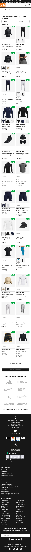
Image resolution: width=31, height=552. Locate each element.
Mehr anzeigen (15, 370)
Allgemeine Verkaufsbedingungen (10, 486)
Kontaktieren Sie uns (15, 422)
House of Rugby (5, 515)
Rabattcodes (4, 477)
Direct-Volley (4, 504)
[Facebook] (10, 549)
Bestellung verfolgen (6, 473)
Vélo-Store (19, 520)
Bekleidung (16, 13)
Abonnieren (15, 539)
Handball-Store (5, 513)
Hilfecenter (4, 471)
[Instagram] (13, 549)
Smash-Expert (20, 506)
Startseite (4, 13)
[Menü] (2, 9)
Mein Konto (4, 470)
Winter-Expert (19, 522)
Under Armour (6, 44)
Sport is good (19, 511)
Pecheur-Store (20, 501)
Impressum (4, 489)
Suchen (9, 9)
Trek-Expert (19, 515)
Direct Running (5, 502)
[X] (21, 549)
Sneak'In (18, 508)
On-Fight (3, 522)
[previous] (1, 393)
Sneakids (18, 509)
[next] (30, 393)
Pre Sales (10, 13)
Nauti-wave (4, 520)
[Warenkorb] (29, 5)
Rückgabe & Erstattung (7, 488)
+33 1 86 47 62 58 (15, 427)
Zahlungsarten (5, 491)
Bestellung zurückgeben (15, 450)
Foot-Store (4, 508)
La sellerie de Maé (6, 517)
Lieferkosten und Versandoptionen (10, 493)
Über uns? (4, 482)
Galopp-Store (4, 509)
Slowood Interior (20, 504)
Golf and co (4, 511)
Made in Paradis (5, 518)
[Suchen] (5, 9)
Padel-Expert (4, 524)
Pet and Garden (20, 502)
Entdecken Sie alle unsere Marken (15, 409)
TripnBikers (19, 518)
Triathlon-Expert (20, 517)
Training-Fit (19, 513)
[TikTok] (17, 549)
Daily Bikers (4, 501)
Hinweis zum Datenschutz (8, 495)
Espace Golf (4, 506)
